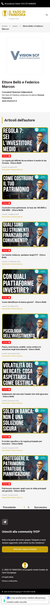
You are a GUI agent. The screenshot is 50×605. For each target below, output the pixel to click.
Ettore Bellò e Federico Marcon (12, 170)
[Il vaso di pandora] (14, 13)
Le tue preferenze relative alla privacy (27, 598)
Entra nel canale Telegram (25, 549)
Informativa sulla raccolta (15, 602)
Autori (15, 26)
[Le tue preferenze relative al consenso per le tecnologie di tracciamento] (4, 600)
